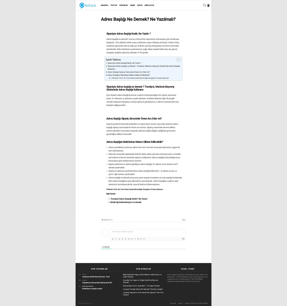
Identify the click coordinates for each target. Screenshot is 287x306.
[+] (144, 239)
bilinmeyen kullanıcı (87, 286)
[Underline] (119, 239)
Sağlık (139, 5)
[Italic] (116, 239)
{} (141, 239)
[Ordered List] (125, 239)
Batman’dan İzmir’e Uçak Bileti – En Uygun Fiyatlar (141, 286)
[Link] (138, 239)
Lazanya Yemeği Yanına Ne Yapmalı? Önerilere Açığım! (143, 289)
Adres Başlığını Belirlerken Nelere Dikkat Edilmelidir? (129, 75)
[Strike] (122, 239)
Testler (113, 5)
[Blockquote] (131, 239)
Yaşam (132, 5)
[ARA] (204, 5)
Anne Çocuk (149, 5)
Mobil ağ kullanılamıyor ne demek (125, 202)
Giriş (183, 220)
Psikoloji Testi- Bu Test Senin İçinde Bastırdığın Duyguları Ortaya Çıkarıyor (140, 78)
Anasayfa (104, 5)
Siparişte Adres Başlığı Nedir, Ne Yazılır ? (124, 63)
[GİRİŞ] (208, 5)
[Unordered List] (128, 239)
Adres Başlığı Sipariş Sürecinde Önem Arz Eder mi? (129, 72)
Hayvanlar (123, 5)
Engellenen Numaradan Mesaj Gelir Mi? (97, 283)
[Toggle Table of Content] (177, 60)
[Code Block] (134, 239)
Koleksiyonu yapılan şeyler (92, 289)
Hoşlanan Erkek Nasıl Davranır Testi (96, 277)
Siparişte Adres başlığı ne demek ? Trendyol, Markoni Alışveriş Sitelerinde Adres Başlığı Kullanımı (144, 67)
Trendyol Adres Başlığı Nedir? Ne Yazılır (129, 199)
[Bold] (112, 239)
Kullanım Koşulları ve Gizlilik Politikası (196, 303)
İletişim (180, 303)
